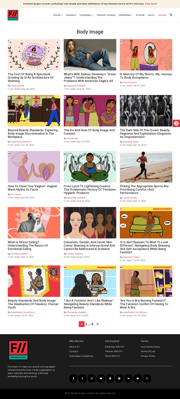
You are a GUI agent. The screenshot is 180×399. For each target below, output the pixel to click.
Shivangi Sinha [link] (130, 141)
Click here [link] (150, 3)
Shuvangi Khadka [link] (76, 312)
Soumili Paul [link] (130, 82)
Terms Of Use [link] (148, 351)
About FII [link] (74, 346)
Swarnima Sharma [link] (21, 141)
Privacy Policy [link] (148, 356)
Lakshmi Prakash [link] (76, 85)
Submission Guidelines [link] (81, 356)
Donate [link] (162, 15)
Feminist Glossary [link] (106, 15)
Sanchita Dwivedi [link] (76, 197)
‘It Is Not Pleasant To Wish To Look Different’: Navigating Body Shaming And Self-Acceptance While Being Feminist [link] (145, 247)
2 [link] (86, 324)
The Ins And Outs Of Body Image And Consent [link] (89, 131)
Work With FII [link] (112, 356)
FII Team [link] (16, 194)
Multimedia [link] (125, 15)
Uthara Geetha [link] (75, 253)
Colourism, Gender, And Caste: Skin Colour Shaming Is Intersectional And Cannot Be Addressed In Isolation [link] (89, 245)
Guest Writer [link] (130, 197)
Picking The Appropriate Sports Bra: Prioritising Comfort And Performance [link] (144, 189)
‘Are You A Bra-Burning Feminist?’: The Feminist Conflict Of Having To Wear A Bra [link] (144, 304)
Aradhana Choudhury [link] (23, 312)
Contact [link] (73, 351)
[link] (176, 123)
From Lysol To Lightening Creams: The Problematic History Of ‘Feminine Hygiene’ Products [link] (90, 189)
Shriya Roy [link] (72, 138)
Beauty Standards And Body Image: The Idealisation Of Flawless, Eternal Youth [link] (33, 304)
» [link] (97, 323)
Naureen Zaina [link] (131, 257)
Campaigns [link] (86, 15)
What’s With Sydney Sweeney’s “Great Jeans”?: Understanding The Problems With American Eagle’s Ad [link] (90, 77)
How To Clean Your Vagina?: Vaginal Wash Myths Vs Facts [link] (32, 187)
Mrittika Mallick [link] (19, 253)
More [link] (151, 15)
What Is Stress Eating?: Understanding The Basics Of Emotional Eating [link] (28, 245)
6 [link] (92, 324)
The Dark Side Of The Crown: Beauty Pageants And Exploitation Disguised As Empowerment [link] (145, 133)
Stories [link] (57, 15)
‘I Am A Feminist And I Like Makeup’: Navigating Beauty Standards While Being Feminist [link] (89, 304)
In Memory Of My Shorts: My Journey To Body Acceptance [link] (146, 75)
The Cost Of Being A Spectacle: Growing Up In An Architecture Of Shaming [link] (30, 77)
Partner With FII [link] (113, 351)
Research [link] (71, 15)
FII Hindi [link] (140, 15)
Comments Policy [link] (150, 346)
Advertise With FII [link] (114, 346)
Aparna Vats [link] (17, 85)
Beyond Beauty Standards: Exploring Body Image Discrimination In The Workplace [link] (33, 133)
